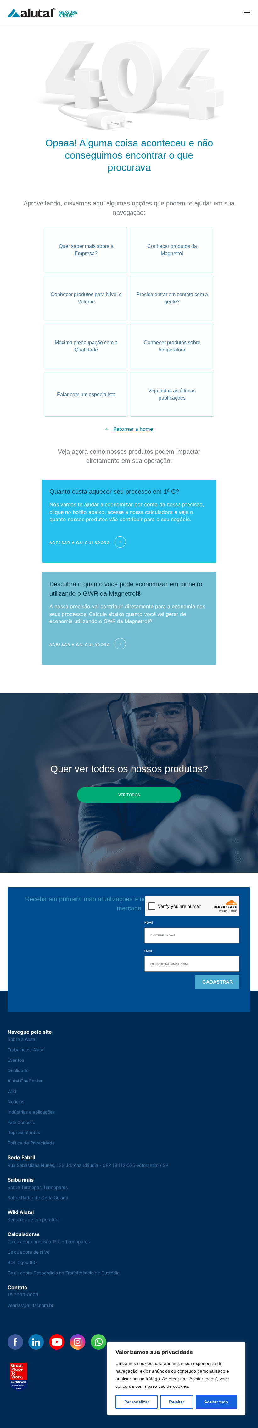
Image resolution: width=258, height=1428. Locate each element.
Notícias (16, 1101)
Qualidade (18, 1070)
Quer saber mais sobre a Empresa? (86, 250)
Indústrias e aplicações (31, 1112)
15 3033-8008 (23, 1294)
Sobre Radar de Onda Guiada (38, 1197)
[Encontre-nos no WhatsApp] (98, 1342)
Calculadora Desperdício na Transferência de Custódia (64, 1272)
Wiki (12, 1091)
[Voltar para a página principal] (42, 13)
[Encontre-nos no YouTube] (57, 1342)
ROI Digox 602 (23, 1262)
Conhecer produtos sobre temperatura (172, 346)
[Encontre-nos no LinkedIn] (36, 1342)
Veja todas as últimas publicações (172, 394)
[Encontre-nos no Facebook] (15, 1342)
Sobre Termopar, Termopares (38, 1187)
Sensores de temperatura (34, 1219)
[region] (176, 1378)
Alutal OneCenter (25, 1080)
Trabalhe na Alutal (26, 1049)
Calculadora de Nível (29, 1252)
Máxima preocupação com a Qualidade (86, 346)
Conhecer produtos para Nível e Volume (86, 298)
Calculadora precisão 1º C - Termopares (49, 1241)
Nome (148, 922)
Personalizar (136, 1401)
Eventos (16, 1060)
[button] (246, 12)
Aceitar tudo (216, 1401)
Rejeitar (176, 1401)
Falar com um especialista (86, 394)
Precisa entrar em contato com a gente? (172, 298)
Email (148, 951)
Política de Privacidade (31, 1142)
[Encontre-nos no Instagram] (78, 1342)
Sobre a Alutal (22, 1039)
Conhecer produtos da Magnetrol (172, 250)
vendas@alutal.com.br (30, 1305)
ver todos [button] (129, 794)
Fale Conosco (21, 1122)
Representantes (24, 1132)
